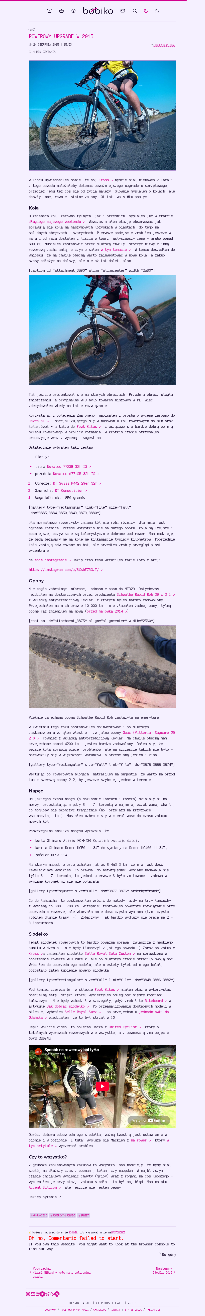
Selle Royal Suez (83, 1012)
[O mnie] (73, 11)
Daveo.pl (39, 421)
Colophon (50, 1309)
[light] (146, 11)
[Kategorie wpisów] (61, 11)
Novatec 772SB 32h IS (69, 466)
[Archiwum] (49, 11)
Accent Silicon (45, 1187)
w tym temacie (116, 249)
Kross (106, 180)
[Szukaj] (135, 11)
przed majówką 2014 (107, 611)
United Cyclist (125, 1027)
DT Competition (71, 490)
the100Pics (153, 1309)
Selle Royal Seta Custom (110, 953)
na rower (141, 1140)
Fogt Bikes (89, 426)
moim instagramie (53, 560)
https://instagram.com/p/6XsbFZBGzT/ (66, 569)
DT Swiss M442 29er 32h (77, 483)
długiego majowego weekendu (57, 221)
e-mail (73, 1232)
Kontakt (115, 1309)
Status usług (133, 1309)
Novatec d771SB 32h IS (76, 473)
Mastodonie (118, 1232)
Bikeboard (156, 1000)
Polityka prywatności (75, 1309)
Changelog (99, 1309)
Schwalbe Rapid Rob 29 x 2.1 (146, 594)
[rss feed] (157, 11)
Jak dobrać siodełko (68, 1006)
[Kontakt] (123, 11)
